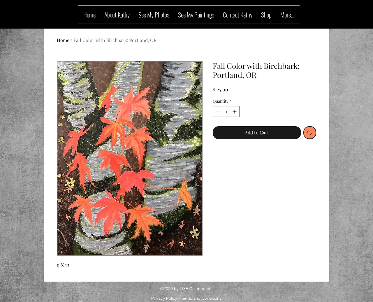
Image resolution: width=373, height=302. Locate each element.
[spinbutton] (226, 111)
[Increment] (235, 111)
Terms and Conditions (201, 298)
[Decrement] (217, 111)
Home (63, 40)
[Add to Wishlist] (309, 132)
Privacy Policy (164, 298)
